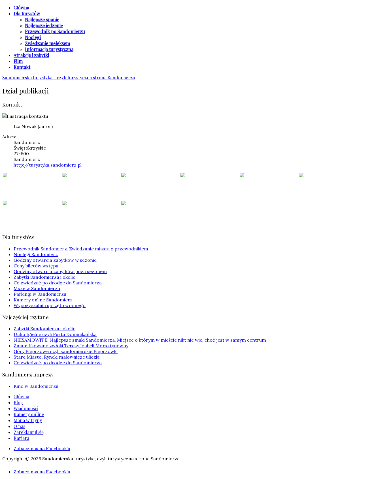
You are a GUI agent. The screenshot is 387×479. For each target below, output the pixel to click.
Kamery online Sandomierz (43, 300)
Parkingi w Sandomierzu (40, 294)
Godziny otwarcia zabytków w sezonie (55, 260)
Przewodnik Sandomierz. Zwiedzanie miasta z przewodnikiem (81, 249)
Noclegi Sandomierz (36, 254)
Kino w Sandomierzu (36, 386)
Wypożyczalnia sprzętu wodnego (50, 305)
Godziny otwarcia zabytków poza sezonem (60, 271)
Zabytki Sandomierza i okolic (44, 277)
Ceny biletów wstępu (36, 266)
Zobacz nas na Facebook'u (42, 448)
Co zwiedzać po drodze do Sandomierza (58, 283)
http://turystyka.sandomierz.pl (48, 165)
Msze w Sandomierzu (37, 288)
